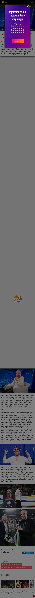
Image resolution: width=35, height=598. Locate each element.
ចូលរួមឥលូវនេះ (17, 41)
